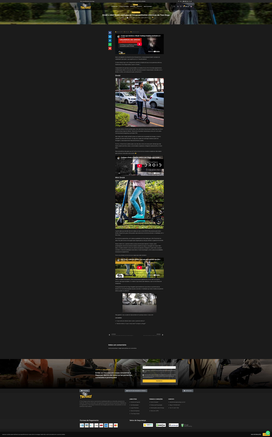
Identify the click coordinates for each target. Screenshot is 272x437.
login (120, 348)
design (130, 17)
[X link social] (180, 1)
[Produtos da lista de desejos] (180, 6)
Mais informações (256, 434)
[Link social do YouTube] (184, 1)
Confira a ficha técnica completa (141, 151)
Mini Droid (149, 68)
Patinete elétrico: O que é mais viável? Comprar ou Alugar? (131, 323)
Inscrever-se (159, 380)
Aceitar (266, 434)
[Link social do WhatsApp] (189, 1)
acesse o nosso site (148, 314)
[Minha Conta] (177, 6)
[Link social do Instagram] (182, 1)
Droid (144, 68)
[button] (110, 32)
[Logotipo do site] (85, 6)
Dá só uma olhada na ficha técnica (123, 255)
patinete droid (136, 12)
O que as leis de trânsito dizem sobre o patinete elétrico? (130, 321)
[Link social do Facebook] (178, 1)
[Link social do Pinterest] (186, 1)
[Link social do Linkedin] (187, 1)
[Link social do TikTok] (191, 1)
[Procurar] (174, 6)
